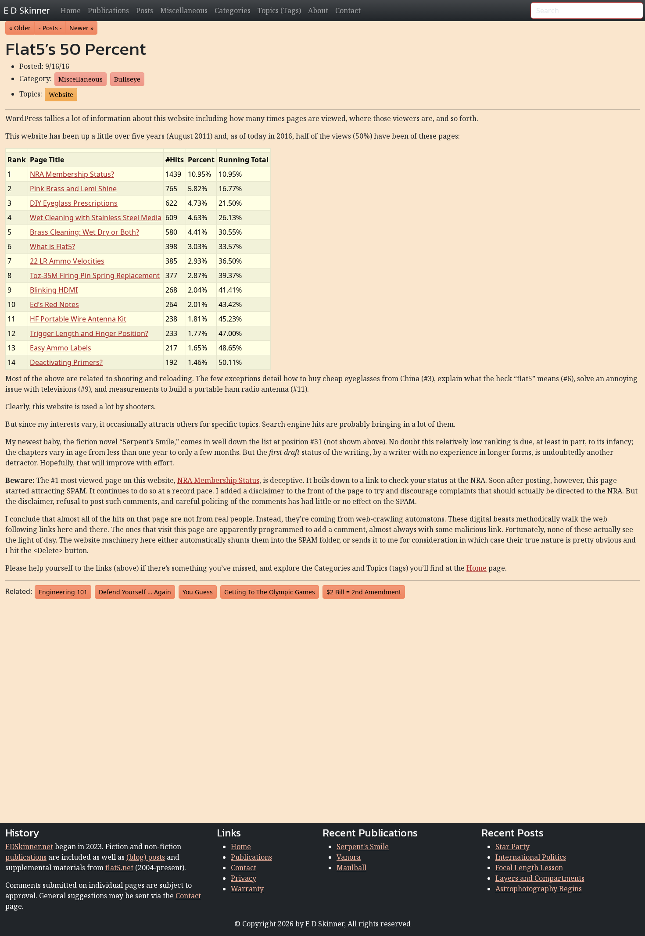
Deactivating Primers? (66, 362)
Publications (108, 10)
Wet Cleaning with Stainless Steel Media (95, 217)
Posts (144, 10)
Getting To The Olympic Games (269, 592)
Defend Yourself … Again (135, 592)
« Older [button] (20, 28)
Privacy (243, 878)
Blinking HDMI (54, 290)
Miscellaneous (184, 10)
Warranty (247, 888)
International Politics (530, 857)
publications (26, 857)
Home (71, 10)
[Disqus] (322, 709)
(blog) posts (145, 857)
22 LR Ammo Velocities (67, 261)
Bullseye (127, 79)
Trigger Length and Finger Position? (89, 333)
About (318, 10)
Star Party (512, 846)
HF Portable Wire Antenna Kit (78, 319)
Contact (348, 10)
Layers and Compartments (539, 878)
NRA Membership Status (218, 480)
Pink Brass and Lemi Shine (73, 188)
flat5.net (119, 867)
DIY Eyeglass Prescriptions (74, 203)
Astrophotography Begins (538, 888)
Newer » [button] (81, 28)
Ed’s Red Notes (54, 304)
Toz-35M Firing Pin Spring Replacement (95, 275)
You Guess (198, 592)
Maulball (351, 867)
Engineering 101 (63, 592)
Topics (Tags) (279, 10)
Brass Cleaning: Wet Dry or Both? (84, 232)
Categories (233, 10)
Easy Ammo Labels (60, 348)
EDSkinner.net (29, 846)
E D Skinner (27, 10)
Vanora (349, 857)
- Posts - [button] (50, 28)
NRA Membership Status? (72, 174)
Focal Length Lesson (529, 867)
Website (61, 94)
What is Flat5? (52, 246)
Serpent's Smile (363, 846)
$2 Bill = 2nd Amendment (363, 592)
